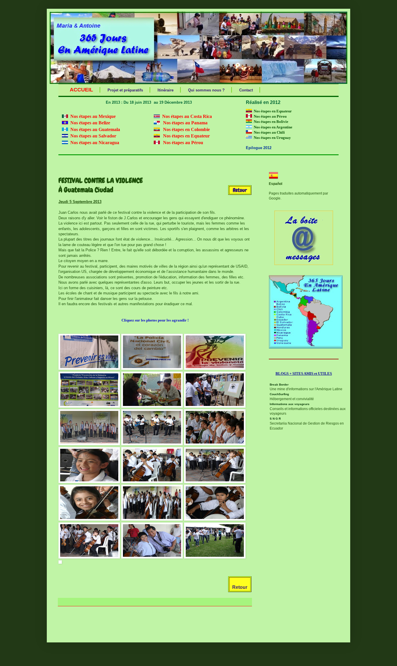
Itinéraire (166, 90)
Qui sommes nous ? (206, 90)
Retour (239, 587)
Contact (246, 90)
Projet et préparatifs (125, 90)
